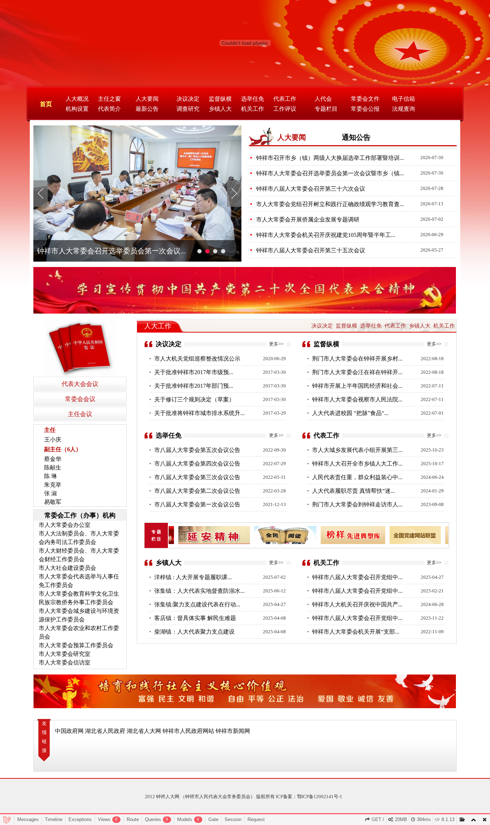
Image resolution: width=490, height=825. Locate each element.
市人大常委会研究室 (64, 654)
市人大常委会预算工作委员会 (76, 645)
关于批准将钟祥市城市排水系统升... (199, 413)
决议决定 (187, 99)
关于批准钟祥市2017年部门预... (193, 386)
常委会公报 (365, 109)
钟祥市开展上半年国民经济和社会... (357, 386)
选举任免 (252, 99)
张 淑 (50, 493)
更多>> (276, 344)
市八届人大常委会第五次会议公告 (197, 450)
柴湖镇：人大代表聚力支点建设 (194, 632)
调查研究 (187, 109)
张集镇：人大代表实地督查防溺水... (199, 591)
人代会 (323, 99)
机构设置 (77, 109)
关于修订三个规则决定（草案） (194, 399)
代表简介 (109, 109)
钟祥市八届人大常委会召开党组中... (357, 577)
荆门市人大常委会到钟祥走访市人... (357, 504)
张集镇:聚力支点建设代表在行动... (197, 604)
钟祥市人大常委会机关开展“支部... (355, 632)
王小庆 (52, 440)
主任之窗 (109, 99)
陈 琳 (50, 476)
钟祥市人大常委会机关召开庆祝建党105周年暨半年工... (325, 235)
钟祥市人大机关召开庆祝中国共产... (357, 604)
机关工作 (252, 109)
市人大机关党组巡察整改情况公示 (197, 359)
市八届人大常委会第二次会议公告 (197, 491)
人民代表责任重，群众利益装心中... (357, 477)
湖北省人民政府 (105, 731)
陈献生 (52, 467)
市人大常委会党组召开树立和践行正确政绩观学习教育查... (330, 204)
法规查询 (403, 109)
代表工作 (284, 99)
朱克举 (52, 485)
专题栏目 (326, 109)
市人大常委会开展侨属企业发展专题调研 (307, 219)
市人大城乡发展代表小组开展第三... (357, 450)
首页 (46, 104)
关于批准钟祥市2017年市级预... (193, 372)
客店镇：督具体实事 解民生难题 (195, 618)
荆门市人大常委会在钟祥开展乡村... (357, 359)
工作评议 (284, 109)
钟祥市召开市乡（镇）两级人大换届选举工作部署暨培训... (330, 158)
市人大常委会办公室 (64, 525)
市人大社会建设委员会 (67, 568)
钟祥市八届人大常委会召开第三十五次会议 (310, 250)
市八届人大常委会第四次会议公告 (197, 464)
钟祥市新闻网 (233, 731)
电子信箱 (403, 99)
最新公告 (147, 109)
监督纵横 (220, 99)
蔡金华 (52, 459)
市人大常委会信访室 (64, 662)
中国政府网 (69, 731)
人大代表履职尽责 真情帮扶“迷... (353, 491)
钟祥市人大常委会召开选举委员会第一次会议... (111, 251)
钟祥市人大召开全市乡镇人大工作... (357, 464)
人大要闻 (147, 99)
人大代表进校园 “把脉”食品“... (350, 413)
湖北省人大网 (144, 731)
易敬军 (52, 502)
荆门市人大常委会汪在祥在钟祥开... (357, 372)
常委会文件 (365, 99)
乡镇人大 (220, 109)
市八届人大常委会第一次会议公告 (197, 504)
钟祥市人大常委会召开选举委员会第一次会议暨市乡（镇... (330, 173)
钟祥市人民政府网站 (188, 731)
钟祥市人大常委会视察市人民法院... (357, 399)
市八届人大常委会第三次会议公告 (197, 477)
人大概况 (77, 99)
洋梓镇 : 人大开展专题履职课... (193, 577)
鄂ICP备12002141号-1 (319, 796)
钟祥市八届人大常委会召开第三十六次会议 (310, 189)
